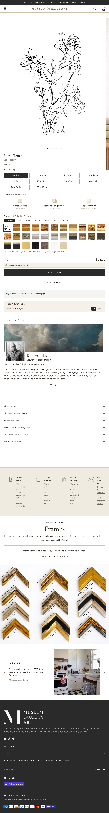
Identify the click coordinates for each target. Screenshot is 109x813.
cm (99, 308)
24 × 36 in (16, 187)
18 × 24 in (41, 181)
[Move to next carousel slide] (103, 458)
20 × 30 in (67, 181)
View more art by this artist (40, 360)
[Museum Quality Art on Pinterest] (13, 739)
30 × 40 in (42, 187)
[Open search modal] (94, 8)
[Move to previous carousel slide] (97, 458)
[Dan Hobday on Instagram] (55, 385)
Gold (19, 220)
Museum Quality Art (25, 799)
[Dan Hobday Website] (51, 385)
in (94, 308)
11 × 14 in (67, 175)
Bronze (37, 220)
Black (47, 220)
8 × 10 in (42, 175)
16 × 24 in (16, 181)
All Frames (9, 220)
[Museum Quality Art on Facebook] (5, 739)
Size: (10, 170)
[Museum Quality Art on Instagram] (9, 739)
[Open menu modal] (4, 8)
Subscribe (100, 769)
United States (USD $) (15, 795)
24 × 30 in (93, 181)
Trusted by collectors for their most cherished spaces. (101, 495)
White (56, 220)
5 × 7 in (15, 175)
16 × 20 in (93, 175)
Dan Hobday (10, 160)
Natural (65, 220)
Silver (28, 220)
